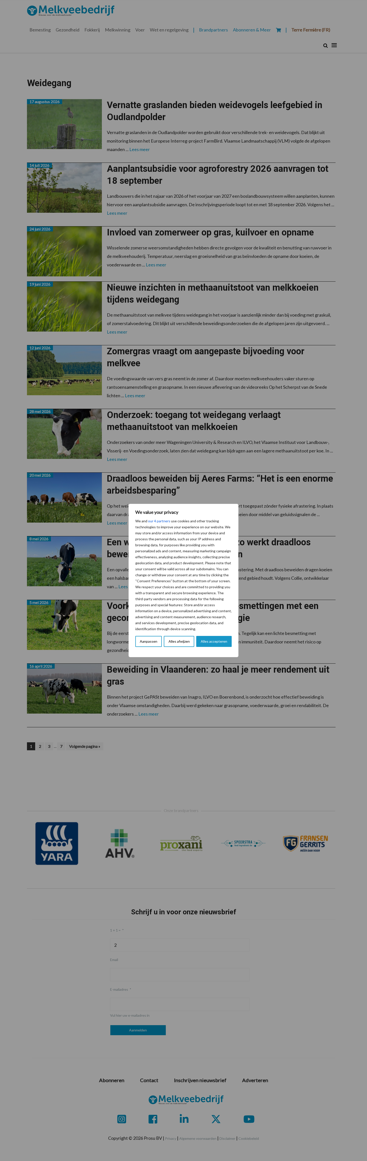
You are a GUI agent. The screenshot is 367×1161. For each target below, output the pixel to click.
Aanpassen (148, 641)
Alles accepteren (214, 641)
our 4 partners (159, 521)
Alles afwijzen (179, 641)
